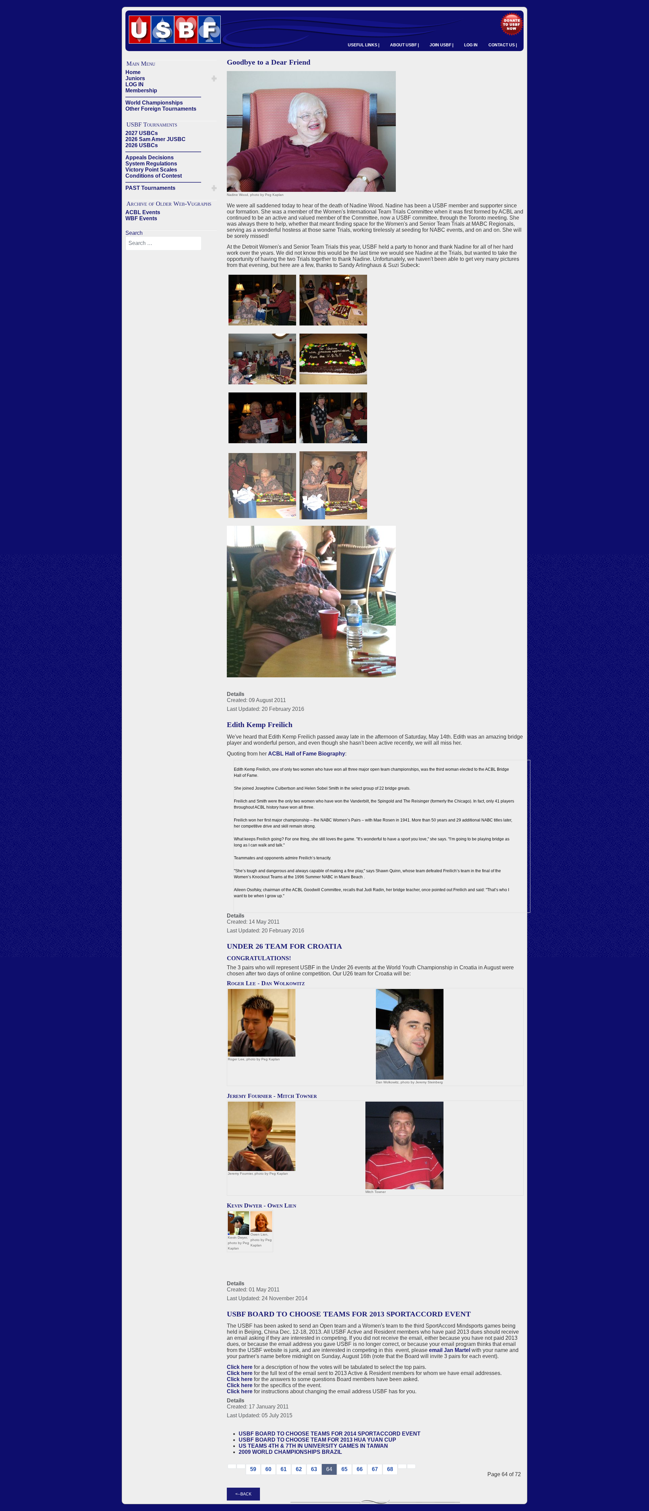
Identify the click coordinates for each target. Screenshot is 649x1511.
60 (268, 1469)
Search (134, 233)
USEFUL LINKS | (363, 45)
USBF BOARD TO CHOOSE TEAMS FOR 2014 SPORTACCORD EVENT (329, 1434)
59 (253, 1469)
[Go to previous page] (241, 1466)
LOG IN (471, 45)
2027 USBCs (141, 133)
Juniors (135, 78)
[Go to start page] (231, 1466)
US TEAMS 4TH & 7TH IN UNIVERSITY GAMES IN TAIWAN (313, 1446)
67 (375, 1469)
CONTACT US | (502, 45)
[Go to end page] (411, 1466)
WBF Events (141, 218)
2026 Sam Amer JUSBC (155, 139)
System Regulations (151, 163)
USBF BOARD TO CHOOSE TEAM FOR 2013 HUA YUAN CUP (317, 1440)
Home (133, 72)
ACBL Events (142, 212)
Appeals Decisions (149, 157)
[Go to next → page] (402, 1466)
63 (314, 1469)
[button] (214, 78)
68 (390, 1469)
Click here (240, 1367)
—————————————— (163, 96)
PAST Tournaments (150, 188)
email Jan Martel (449, 1350)
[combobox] (163, 243)
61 (284, 1469)
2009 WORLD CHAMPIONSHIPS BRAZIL (290, 1452)
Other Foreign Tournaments (160, 109)
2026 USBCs (141, 145)
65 (344, 1469)
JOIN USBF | (441, 45)
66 (360, 1469)
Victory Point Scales (151, 170)
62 (299, 1469)
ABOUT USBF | (404, 45)
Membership (141, 90)
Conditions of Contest (153, 176)
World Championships (154, 103)
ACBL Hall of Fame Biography (306, 754)
